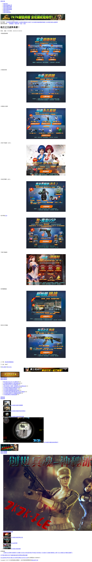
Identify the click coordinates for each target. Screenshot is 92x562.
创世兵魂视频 (4, 451)
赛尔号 (31, 552)
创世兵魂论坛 (6, 10)
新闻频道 (11, 23)
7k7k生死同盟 (14, 543)
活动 (24, 23)
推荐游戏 (3, 397)
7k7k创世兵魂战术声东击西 (17, 416)
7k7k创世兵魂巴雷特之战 (17, 537)
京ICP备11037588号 (13, 557)
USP (6, 215)
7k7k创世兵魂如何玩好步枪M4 (18, 410)
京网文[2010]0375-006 (23, 557)
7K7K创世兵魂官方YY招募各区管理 (11, 393)
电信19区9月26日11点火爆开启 (10, 384)
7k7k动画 (43, 552)
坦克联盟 (14, 552)
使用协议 (21, 555)
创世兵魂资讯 (4, 377)
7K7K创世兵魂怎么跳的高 (51, 22)
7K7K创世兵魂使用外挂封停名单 (11, 390)
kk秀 (56, 552)
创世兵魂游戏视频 (7, 9)
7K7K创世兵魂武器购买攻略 (38, 22)
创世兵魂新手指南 (7, 6)
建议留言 (16, 555)
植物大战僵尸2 (68, 552)
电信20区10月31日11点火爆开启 (10, 381)
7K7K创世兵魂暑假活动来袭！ (10, 388)
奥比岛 (35, 552)
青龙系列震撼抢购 (9, 362)
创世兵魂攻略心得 (7, 5)
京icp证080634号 (4, 557)
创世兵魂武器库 (7, 12)
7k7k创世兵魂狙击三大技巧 (24, 22)
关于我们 (3, 555)
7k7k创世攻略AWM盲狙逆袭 (10, 394)
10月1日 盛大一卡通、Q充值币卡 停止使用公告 (14, 386)
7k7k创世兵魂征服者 (16, 548)
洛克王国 (27, 552)
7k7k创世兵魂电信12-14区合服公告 (11, 383)
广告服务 (12, 555)
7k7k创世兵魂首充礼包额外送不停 (11, 387)
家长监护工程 (35, 560)
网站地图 (25, 555)
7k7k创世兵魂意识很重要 (12, 22)
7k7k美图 (18, 552)
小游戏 (4, 552)
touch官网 (9, 552)
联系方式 (7, 555)
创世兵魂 (3, 1)
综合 (21, 23)
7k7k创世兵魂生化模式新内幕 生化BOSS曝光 (14, 391)
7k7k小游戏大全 (61, 552)
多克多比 (39, 552)
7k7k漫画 (48, 552)
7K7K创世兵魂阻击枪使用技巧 (51, 442)
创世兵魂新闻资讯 (7, 8)
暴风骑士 (53, 552)
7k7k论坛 (23, 552)
